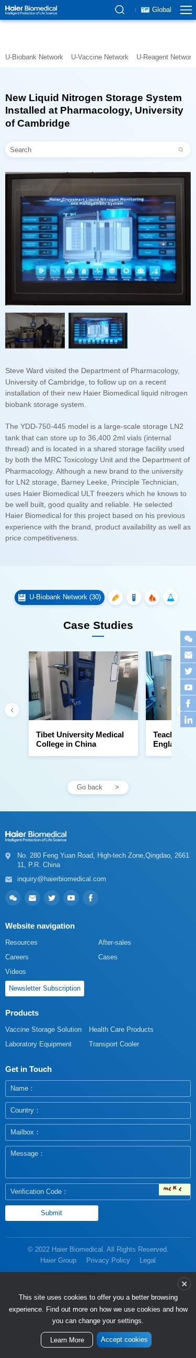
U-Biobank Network (34, 57)
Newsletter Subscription (44, 988)
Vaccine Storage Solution (43, 1029)
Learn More (67, 1340)
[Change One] (174, 1189)
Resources (21, 942)
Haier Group (58, 1260)
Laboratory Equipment (38, 1044)
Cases (108, 957)
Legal (148, 1260)
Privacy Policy (108, 1260)
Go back (89, 787)
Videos (15, 972)
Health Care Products (121, 1029)
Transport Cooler (114, 1044)
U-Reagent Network (165, 57)
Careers (17, 957)
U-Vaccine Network (100, 57)
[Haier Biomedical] (31, 10)
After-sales (114, 942)
